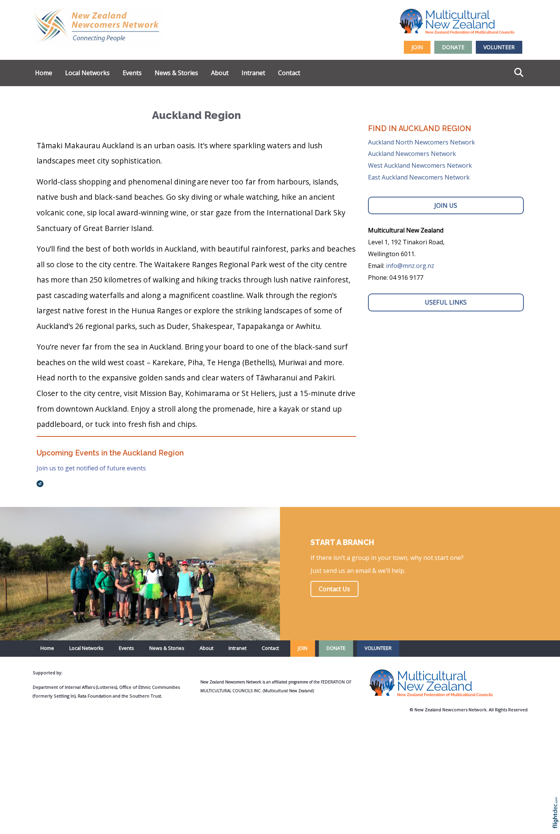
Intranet (253, 73)
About (220, 73)
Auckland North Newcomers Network (421, 142)
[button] (557, 822)
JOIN (417, 47)
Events (132, 73)
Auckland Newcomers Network (412, 153)
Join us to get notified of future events (91, 468)
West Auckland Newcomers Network (420, 165)
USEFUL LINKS (446, 302)
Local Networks (87, 73)
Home (43, 73)
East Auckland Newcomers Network (419, 177)
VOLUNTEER (499, 47)
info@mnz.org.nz (410, 265)
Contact (289, 73)
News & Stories (176, 73)
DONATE (453, 47)
